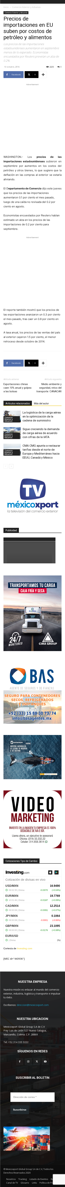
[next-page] (11, 466)
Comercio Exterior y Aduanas (26, 7)
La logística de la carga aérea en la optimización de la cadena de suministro (42, 416)
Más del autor (41, 403)
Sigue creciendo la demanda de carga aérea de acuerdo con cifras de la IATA (41, 433)
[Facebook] (19, 1061)
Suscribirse (19, 1109)
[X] (36, 1061)
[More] (43, 74)
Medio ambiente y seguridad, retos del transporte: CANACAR (49, 388)
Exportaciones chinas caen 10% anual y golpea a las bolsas (17, 388)
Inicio (6, 7)
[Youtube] (45, 1061)
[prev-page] (5, 466)
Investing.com (24, 948)
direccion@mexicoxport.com (33, 1005)
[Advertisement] (32, 118)
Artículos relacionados (18, 403)
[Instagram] (28, 1061)
